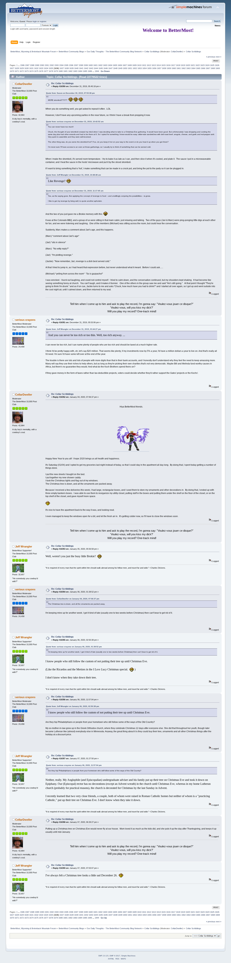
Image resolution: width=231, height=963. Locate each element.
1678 (51, 71)
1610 (139, 65)
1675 (36, 71)
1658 (164, 68)
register (43, 21)
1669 (217, 68)
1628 (17, 68)
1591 (47, 65)
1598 (81, 65)
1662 (183, 68)
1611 (144, 65)
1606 (120, 65)
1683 (75, 71)
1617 (173, 65)
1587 (27, 65)
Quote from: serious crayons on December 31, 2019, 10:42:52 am (75, 122)
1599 (86, 65)
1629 (21, 68)
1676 (41, 71)
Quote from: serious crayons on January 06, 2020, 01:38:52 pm (74, 647)
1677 (46, 71)
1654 (144, 68)
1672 (21, 71)
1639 (71, 68)
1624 (207, 65)
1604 (110, 65)
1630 (26, 68)
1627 (12, 68)
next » (218, 57)
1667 (208, 68)
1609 (134, 65)
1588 (32, 65)
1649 (120, 68)
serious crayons (25, 319)
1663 (188, 68)
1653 (140, 68)
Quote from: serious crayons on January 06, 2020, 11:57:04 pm (74, 765)
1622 (197, 65)
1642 (86, 68)
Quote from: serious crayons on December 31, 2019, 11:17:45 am (74, 191)
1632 (36, 68)
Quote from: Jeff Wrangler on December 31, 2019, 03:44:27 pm (73, 329)
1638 (66, 68)
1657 (159, 68)
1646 (105, 68)
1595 (66, 65)
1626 (217, 65)
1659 (169, 68)
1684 (80, 71)
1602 (100, 65)
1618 (178, 65)
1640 (76, 68)
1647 (110, 68)
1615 (163, 65)
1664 (193, 68)
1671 (17, 71)
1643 (91, 68)
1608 (129, 65)
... (19, 65)
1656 (154, 68)
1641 (81, 68)
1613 (154, 65)
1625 (212, 65)
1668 (213, 68)
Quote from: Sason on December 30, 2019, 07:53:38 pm (70, 93)
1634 (46, 68)
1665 (198, 68)
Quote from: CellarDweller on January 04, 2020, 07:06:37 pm (72, 599)
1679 (56, 71)
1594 (61, 65)
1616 (168, 65)
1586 (22, 65)
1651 (130, 68)
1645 (101, 68)
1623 (202, 65)
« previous (210, 57)
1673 (26, 71)
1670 (12, 71)
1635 (51, 68)
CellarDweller (176, 51)
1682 (70, 71)
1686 (90, 71)
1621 (193, 65)
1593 (56, 65)
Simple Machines (128, 956)
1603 (105, 65)
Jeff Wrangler (23, 546)
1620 (188, 65)
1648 (115, 68)
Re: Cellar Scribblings (62, 83)
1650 (125, 68)
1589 (37, 65)
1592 (51, 65)
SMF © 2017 (115, 956)
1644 (96, 68)
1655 (149, 68)
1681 (65, 71)
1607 (125, 65)
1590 (42, 65)
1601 (95, 65)
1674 (31, 71)
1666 (203, 68)
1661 (178, 68)
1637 (62, 68)
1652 (135, 68)
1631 (31, 68)
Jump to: (188, 936)
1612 (149, 65)
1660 (174, 68)
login (35, 21)
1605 (115, 65)
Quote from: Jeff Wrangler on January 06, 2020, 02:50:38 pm (72, 706)
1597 (76, 65)
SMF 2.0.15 (103, 956)
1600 (90, 65)
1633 (41, 68)
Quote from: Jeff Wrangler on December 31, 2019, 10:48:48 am (73, 175)
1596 (71, 65)
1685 (85, 71)
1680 (60, 71)
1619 (183, 65)
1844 (97, 71)
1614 (158, 65)
